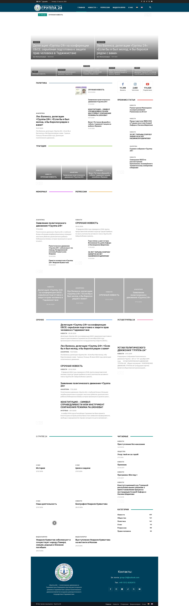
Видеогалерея (41, 537)
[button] (150, 7)
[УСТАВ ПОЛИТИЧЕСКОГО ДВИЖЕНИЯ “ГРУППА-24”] (135, 334)
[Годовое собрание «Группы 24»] (122, 148)
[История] (54, 451)
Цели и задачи (82, 468)
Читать (135, 83)
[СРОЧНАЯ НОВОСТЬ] (43, 68)
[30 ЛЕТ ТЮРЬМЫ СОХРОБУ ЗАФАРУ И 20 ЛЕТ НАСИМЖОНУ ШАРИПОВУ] (81, 255)
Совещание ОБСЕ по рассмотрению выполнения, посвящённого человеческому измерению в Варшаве (141, 164)
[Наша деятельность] (54, 487)
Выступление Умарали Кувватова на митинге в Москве (92, 541)
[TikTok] (146, 1)
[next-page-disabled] (122, 372)
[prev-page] (37, 183)
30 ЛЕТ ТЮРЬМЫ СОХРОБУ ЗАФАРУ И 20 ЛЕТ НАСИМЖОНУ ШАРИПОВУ (99, 254)
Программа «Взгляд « (127, 475)
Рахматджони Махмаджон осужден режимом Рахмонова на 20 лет (141, 110)
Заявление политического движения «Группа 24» (67, 15)
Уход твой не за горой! (127, 454)
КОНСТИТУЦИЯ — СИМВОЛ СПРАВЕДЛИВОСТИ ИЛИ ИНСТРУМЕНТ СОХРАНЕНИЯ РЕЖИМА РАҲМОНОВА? (99, 112)
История (40, 468)
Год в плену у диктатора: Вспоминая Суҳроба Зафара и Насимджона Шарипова (99, 243)
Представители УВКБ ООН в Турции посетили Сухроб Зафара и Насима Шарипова (141, 123)
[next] (149, 14)
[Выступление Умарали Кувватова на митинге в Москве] (93, 523)
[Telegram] (122, 589)
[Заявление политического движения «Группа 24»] (69, 68)
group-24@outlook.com (129, 577)
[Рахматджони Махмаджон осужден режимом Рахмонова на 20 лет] (122, 108)
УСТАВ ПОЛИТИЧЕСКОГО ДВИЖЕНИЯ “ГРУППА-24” (131, 349)
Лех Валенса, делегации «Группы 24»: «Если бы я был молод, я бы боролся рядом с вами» (52, 120)
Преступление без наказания (131, 444)
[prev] (146, 14)
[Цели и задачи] (93, 451)
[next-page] (41, 183)
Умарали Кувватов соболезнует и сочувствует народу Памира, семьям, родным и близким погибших (53, 544)
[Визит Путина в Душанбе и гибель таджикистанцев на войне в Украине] (120, 68)
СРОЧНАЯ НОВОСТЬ (96, 90)
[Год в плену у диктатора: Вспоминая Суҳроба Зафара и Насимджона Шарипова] (81, 244)
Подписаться (147, 83)
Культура (112, 67)
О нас (38, 465)
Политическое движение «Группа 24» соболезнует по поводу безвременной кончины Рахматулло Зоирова (61, 250)
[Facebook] (141, 1)
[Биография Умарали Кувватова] (93, 487)
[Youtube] (151, 1)
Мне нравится (123, 83)
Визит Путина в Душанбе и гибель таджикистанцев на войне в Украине (99, 124)
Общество (121, 451)
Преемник (122, 465)
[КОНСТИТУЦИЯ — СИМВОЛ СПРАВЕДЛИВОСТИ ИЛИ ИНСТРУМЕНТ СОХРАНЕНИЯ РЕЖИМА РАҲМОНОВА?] (94, 68)
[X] (149, 1)
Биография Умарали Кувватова (91, 504)
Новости (36, 42)
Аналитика (101, 42)
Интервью (86, 66)
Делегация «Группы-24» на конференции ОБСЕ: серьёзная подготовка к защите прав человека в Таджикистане (85, 327)
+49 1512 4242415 (127, 582)
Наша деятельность (46, 504)
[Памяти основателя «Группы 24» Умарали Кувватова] (41, 264)
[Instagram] (144, 1)
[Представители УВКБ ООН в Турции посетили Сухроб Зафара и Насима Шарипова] (122, 122)
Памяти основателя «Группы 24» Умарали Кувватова (61, 262)
